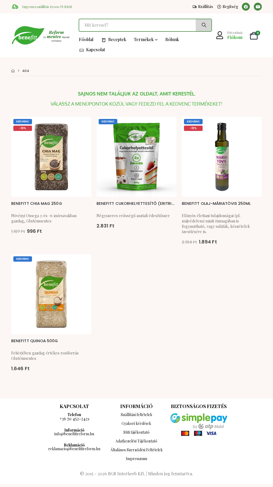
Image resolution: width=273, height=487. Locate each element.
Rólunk (172, 39)
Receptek (117, 39)
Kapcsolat (95, 49)
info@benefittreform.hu (74, 433)
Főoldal (86, 39)
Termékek (144, 39)
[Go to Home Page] (13, 71)
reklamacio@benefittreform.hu (74, 448)
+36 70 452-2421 (74, 418)
